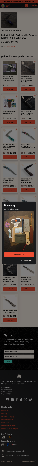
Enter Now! (17, 255)
